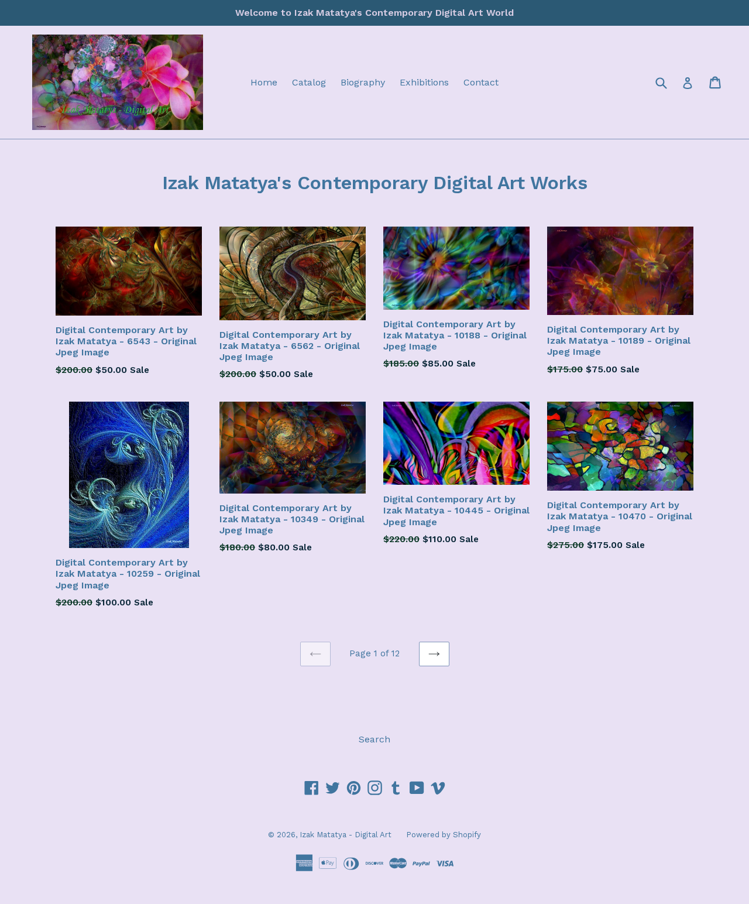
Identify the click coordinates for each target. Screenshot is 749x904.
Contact (481, 82)
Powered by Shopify (443, 834)
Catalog (309, 82)
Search (374, 739)
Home (263, 82)
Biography (363, 82)
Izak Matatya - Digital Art (345, 834)
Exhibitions (424, 82)
